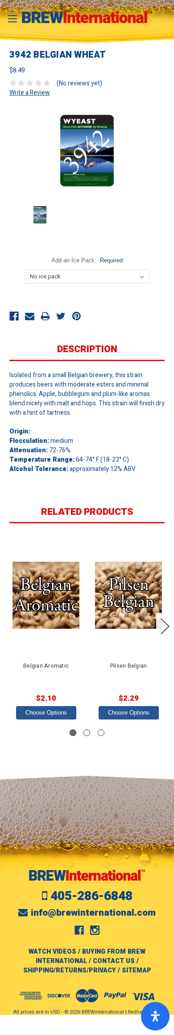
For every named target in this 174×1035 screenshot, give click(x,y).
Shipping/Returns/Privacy (69, 970)
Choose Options (46, 712)
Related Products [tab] (87, 512)
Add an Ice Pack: (87, 260)
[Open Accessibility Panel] (155, 1016)
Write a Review (29, 92)
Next (165, 626)
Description (87, 349)
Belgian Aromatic (46, 666)
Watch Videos (52, 951)
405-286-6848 (91, 896)
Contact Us (114, 961)
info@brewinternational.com (93, 913)
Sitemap (136, 970)
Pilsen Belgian (128, 666)
